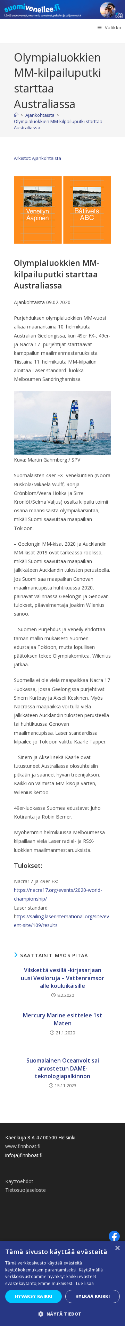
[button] (62, 1314)
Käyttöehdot (19, 1181)
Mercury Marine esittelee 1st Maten (62, 1019)
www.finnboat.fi (22, 1146)
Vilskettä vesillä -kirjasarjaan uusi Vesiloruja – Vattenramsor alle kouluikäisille (62, 978)
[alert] (62, 1283)
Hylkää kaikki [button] (92, 1296)
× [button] (117, 1248)
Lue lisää (85, 1283)
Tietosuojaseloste (25, 1190)
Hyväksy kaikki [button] (33, 1296)
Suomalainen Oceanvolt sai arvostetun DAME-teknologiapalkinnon (62, 1068)
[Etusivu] (16, 115)
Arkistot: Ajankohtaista (37, 158)
